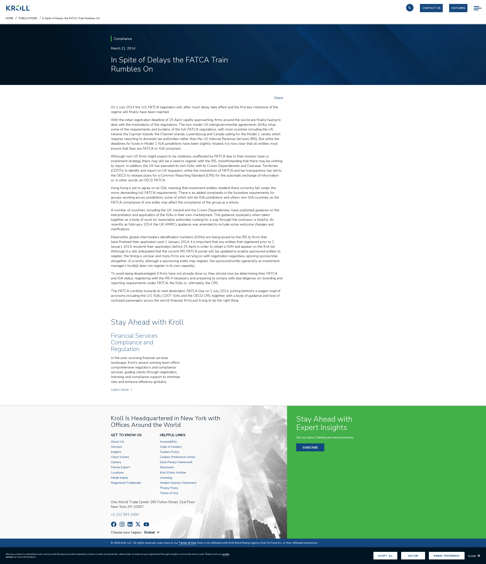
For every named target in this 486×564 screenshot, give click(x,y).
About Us (117, 442)
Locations (117, 472)
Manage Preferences (446, 555)
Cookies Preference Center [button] (177, 457)
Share (278, 98)
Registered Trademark (126, 483)
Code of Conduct (171, 447)
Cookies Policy (169, 452)
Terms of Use (169, 493)
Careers (116, 462)
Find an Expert (120, 467)
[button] (410, 8)
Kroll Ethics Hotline (173, 472)
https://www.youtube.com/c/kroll (146, 524)
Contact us (431, 8)
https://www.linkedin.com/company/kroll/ (130, 524)
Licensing (166, 478)
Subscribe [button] (310, 447)
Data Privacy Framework (176, 462)
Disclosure (167, 467)
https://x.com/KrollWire (138, 524)
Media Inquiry (119, 478)
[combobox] (152, 532)
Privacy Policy (169, 488)
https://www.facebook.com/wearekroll (114, 524)
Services (116, 447)
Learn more (120, 389)
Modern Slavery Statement (178, 483)
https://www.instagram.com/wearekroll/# (122, 524)
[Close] (478, 555)
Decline (413, 555)
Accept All (385, 555)
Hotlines (458, 8)
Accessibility (168, 442)
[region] (243, 555)
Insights (116, 452)
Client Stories (120, 457)
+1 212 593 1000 (125, 514)
